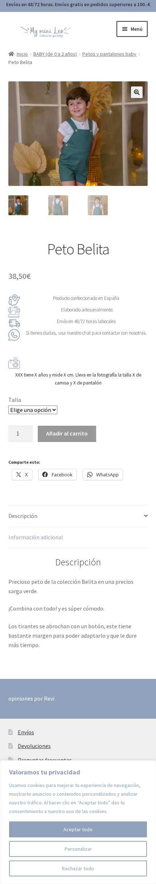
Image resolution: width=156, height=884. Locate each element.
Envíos (26, 732)
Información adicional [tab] (35, 537)
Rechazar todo (78, 868)
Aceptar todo (78, 829)
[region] (78, 822)
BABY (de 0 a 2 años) (55, 54)
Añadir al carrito (67, 433)
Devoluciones (34, 745)
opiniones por (31, 698)
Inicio (22, 54)
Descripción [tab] (22, 515)
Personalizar (78, 849)
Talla (14, 399)
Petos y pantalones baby (109, 54)
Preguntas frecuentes (45, 760)
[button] (137, 92)
